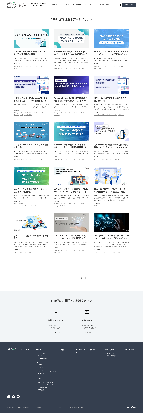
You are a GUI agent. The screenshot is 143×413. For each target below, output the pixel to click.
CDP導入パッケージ (43, 387)
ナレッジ (93, 5)
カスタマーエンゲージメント (25, 252)
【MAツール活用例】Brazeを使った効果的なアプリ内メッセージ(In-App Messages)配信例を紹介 (111, 147)
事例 (67, 5)
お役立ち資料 (104, 5)
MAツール (16, 68)
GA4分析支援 (41, 390)
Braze (95, 159)
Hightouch (40, 364)
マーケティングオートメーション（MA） (32, 66)
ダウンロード (56, 332)
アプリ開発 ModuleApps (75, 407)
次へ (82, 278)
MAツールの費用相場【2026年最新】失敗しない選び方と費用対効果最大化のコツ (71, 147)
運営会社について (41, 407)
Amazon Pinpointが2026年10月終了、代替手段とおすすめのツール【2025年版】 (71, 101)
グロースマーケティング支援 (46, 385)
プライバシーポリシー (57, 407)
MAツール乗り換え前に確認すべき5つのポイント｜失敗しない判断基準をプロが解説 (71, 54)
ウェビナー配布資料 (110, 356)
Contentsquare (42, 358)
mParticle (40, 367)
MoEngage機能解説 (26, 115)
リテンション (111, 198)
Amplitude (40, 356)
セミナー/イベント (79, 5)
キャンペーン (129, 350)
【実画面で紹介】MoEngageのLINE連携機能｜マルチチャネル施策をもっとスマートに (31, 101)
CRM (95, 206)
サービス (55, 5)
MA (101, 68)
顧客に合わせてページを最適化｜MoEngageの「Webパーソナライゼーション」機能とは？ (71, 192)
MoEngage (17, 66)
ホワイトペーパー (110, 353)
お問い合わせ (129, 4)
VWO (39, 378)
